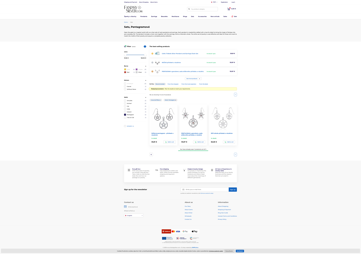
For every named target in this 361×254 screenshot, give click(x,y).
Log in (233, 2)
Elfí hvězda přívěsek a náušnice (222, 133)
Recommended (160, 84)
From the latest (203, 84)
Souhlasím (240, 251)
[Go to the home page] (133, 9)
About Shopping (143, 2)
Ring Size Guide (223, 213)
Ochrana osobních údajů (206, 193)
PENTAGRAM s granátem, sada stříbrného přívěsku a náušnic (183, 71)
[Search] (189, 9)
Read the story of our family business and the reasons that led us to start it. (224, 174)
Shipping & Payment (224, 209)
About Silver (188, 213)
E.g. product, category (198, 9)
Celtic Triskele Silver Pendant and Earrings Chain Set (180, 53)
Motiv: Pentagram (170, 100)
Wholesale (188, 216)
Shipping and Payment (130, 2)
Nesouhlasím (229, 251)
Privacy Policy (222, 219)
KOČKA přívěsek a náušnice (171, 62)
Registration (224, 2)
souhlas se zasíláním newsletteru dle (196, 193)
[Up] (151, 154)
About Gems (153, 2)
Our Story (188, 206)
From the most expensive (189, 84)
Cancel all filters (155, 100)
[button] (193, 78)
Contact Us (188, 219)
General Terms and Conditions (227, 216)
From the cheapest (173, 84)
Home (126, 22)
